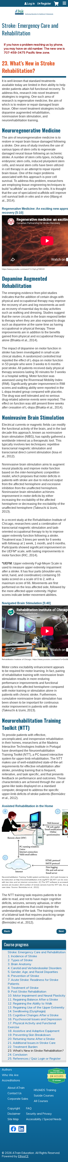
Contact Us (15, 1093)
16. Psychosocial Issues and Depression (35, 1019)
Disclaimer (14, 1113)
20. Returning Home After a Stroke (31, 1039)
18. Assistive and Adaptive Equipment (34, 1031)
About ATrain (16, 1088)
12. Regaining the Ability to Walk (30, 1003)
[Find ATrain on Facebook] (13, 1130)
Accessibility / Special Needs (43, 1119)
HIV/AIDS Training (45, 1090)
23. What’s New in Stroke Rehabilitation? (36, 1050)
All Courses (41, 1101)
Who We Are (10, 1075)
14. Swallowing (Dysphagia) (27, 1011)
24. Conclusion (17, 1054)
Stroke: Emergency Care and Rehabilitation (37, 952)
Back (7, 931)
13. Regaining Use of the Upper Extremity (36, 1007)
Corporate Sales (18, 1098)
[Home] (34, 11)
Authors (7, 1069)
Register (46, 3)
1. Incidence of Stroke (22, 956)
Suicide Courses (44, 1095)
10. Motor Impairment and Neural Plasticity (36, 995)
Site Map (13, 1119)
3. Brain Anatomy (19, 964)
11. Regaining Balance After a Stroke (33, 999)
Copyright (14, 1108)
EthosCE (23, 1156)
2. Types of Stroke (20, 960)
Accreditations (11, 1080)
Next (61, 931)
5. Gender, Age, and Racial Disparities (33, 972)
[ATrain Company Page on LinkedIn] (22, 1130)
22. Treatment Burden (23, 1047)
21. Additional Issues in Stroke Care (32, 1043)
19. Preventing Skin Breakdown (29, 1035)
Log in (31, 3)
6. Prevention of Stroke (23, 976)
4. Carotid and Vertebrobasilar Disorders (35, 968)
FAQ (29, 1108)
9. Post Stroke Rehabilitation (27, 991)
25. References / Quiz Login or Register (34, 1058)
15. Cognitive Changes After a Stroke (33, 1015)
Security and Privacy (39, 1113)
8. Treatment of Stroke (23, 988)
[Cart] (56, 5)
